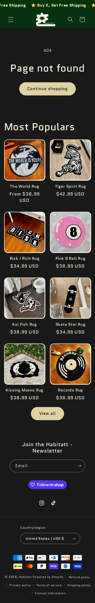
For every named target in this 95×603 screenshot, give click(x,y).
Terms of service (49, 585)
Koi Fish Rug (24, 324)
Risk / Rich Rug (24, 258)
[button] (11, 19)
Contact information (50, 593)
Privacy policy (20, 585)
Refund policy (79, 577)
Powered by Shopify (48, 577)
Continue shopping (47, 89)
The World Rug (24, 186)
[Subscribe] (79, 466)
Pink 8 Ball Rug (71, 258)
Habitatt (25, 577)
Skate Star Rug (71, 324)
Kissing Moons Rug (24, 390)
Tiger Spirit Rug (70, 186)
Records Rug (70, 390)
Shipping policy (79, 585)
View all (47, 413)
